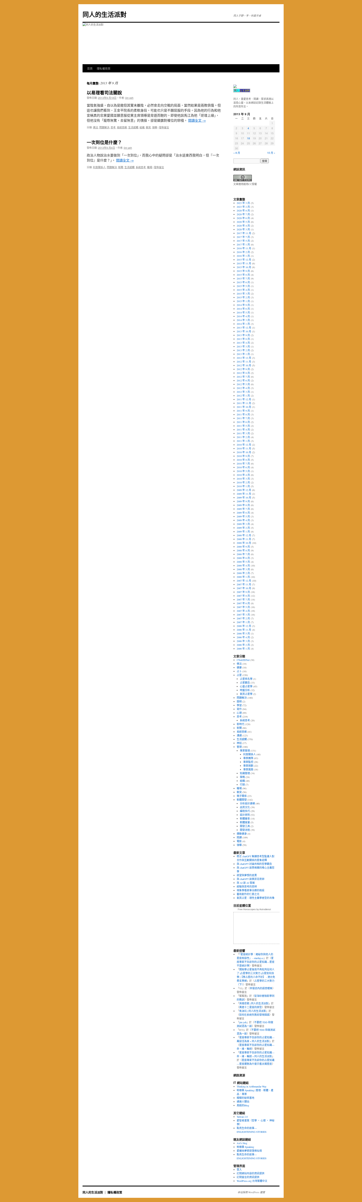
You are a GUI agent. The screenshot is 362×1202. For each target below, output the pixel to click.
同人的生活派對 (105, 14)
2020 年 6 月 (243, 218)
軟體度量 (245, 822)
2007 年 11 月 (244, 584)
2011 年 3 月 (243, 433)
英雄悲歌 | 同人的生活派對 (254, 1003)
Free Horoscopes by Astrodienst (254, 909)
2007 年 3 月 (243, 614)
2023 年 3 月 (243, 203)
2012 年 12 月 (244, 357)
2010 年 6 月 (243, 467)
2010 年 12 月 (244, 444)
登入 (239, 1169)
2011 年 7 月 (243, 418)
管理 (239, 746)
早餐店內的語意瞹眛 (261, 988)
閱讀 (239, 837)
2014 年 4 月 (243, 316)
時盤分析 (245, 690)
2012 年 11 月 (244, 361)
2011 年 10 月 (244, 406)
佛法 (95, 127)
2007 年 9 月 (243, 592)
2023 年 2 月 (243, 206)
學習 (239, 705)
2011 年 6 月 (243, 422)
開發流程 (245, 829)
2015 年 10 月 (244, 267)
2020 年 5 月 (243, 221)
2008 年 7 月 (243, 554)
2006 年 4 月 (243, 637)
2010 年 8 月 (243, 459)
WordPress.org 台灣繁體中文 (252, 1180)
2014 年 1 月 (243, 323)
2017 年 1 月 (243, 244)
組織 (142, 127)
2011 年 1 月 (243, 440)
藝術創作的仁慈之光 (248, 894)
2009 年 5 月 (243, 516)
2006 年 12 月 (244, 626)
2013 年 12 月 (244, 327)
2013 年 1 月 (243, 354)
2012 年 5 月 (243, 384)
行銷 (242, 784)
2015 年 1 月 (243, 301)
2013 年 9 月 (243, 335)
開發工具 (245, 826)
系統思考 (141, 167)
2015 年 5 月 (243, 286)
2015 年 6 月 (243, 282)
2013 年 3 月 (243, 346)
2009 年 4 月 (243, 520)
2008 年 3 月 (243, 569)
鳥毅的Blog (243, 1105)
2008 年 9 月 (243, 546)
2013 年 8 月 (243, 339)
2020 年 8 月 (243, 210)
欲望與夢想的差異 (247, 875)
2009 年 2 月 (243, 527)
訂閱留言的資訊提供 (248, 1177)
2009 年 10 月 (244, 497)
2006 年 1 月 (243, 648)
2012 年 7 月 (243, 376)
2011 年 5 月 (243, 425)
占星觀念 (245, 682)
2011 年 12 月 (244, 399)
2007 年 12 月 (244, 580)
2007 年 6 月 (243, 603)
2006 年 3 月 (243, 641)
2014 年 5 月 (243, 312)
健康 (239, 667)
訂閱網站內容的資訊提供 (250, 1173)
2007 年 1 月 (243, 622)
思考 (113, 127)
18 (248, 138)
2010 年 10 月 (244, 452)
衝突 (148, 127)
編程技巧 (245, 811)
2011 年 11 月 (244, 403)
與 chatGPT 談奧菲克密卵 (250, 879)
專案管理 (245, 750)
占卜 (239, 671)
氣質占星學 (246, 694)
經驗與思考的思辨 (247, 886)
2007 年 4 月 (243, 610)
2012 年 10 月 (244, 365)
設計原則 (245, 814)
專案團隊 (248, 758)
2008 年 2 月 (243, 573)
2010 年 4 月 (243, 474)
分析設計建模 (247, 803)
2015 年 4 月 (243, 289)
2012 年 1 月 (243, 395)
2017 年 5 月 (243, 240)
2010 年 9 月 (243, 456)
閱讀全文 (197, 120)
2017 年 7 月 (243, 237)
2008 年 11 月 (244, 539)
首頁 (90, 68)
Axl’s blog (242, 1143)
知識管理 (245, 773)
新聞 (120, 167)
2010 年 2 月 (243, 482)
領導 (154, 127)
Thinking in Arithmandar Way (251, 1086)
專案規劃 (248, 765)
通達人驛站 (243, 1101)
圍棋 (239, 701)
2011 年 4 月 (243, 429)
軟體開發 (242, 799)
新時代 (240, 724)
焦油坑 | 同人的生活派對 (252, 1011)
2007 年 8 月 (243, 595)
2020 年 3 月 (243, 229)
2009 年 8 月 (243, 505)
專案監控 (248, 761)
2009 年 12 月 (244, 490)
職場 (149, 167)
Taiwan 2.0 (242, 1116)
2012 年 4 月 (243, 388)
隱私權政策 (103, 68)
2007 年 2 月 (243, 618)
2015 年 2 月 (243, 297)
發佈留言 (164, 127)
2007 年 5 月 (243, 607)
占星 (239, 675)
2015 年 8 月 (243, 274)
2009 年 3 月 (243, 524)
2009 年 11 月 (244, 493)
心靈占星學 (246, 686)
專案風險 (248, 769)
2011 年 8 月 (243, 414)
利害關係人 (99, 167)
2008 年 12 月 (244, 535)
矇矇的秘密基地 (245, 1097)
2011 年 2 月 (243, 437)
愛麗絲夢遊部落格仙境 (249, 1150)
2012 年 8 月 (243, 373)
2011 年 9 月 (243, 410)
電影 (239, 841)
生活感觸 (133, 127)
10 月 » (271, 152)
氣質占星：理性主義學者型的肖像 (255, 897)
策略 (242, 777)
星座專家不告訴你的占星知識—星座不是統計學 (255, 961)
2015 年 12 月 (244, 259)
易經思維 (122, 127)
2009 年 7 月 (243, 508)
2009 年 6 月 (243, 512)
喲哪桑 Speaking (245, 1146)
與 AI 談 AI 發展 (246, 882)
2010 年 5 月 (243, 471)
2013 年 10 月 (244, 331)
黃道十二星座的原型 (250, 1007)
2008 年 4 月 (243, 565)
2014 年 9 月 (243, 305)
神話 (239, 743)
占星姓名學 (246, 678)
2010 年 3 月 (243, 478)
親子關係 (242, 795)
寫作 (239, 709)
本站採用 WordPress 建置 (251, 1192)
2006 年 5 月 (243, 633)
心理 (239, 712)
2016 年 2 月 (243, 252)
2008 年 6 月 (243, 558)
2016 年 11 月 (244, 248)
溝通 (239, 735)
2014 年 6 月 (243, 308)
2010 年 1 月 (243, 486)
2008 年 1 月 (243, 576)
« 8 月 (236, 152)
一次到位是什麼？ (104, 142)
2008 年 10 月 (244, 542)
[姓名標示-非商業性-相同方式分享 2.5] (242, 180)
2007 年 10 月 (244, 588)
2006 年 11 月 (244, 629)
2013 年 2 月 (243, 350)
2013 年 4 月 (243, 342)
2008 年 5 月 (243, 561)
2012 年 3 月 (243, 391)
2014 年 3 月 (243, 320)
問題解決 (104, 127)
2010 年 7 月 (243, 463)
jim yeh (129, 97)
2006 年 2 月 (243, 644)
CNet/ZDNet (243, 660)
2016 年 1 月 (243, 255)
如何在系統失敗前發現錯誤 (254, 1014)
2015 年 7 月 (243, 278)
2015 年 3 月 (243, 293)
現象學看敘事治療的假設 (250, 890)
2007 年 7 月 (243, 599)
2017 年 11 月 (244, 233)
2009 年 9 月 (243, 501)
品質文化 (245, 807)
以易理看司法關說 (104, 92)
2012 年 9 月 (243, 369)
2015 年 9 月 (243, 271)
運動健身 (242, 833)
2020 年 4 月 (243, 225)
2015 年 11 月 (244, 263)
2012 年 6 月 (243, 380)
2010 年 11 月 (244, 448)
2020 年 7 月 (243, 214)
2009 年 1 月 (243, 531)
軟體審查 (245, 818)
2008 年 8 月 (243, 550)
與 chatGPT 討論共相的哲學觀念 (254, 863)
